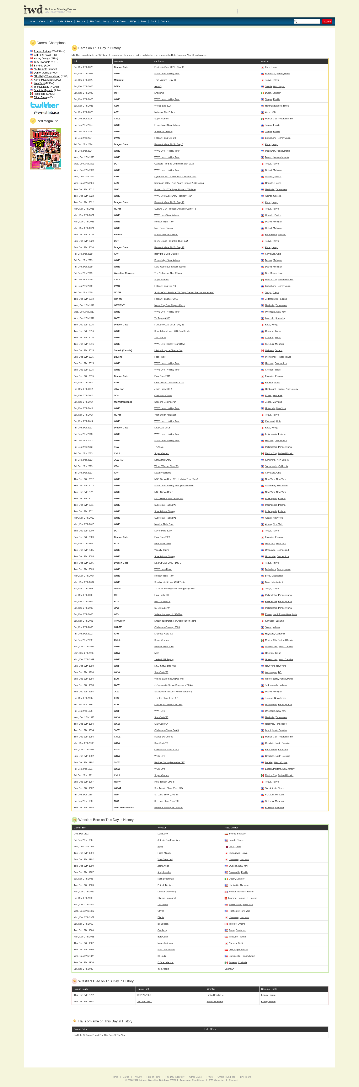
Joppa (268, 402)
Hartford (269, 363)
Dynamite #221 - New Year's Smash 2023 (175, 176)
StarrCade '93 (161, 743)
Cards (42, 21)
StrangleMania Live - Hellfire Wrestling (173, 691)
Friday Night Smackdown (167, 125)
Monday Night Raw (163, 221)
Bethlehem (270, 138)
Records (81, 21)
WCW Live (159, 756)
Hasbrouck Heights (275, 389)
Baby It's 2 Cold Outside (166, 254)
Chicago (269, 331)
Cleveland (270, 254)
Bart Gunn (162, 936)
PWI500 (138, 1077)
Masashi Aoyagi (165, 943)
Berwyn (269, 382)
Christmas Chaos (163, 395)
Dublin (268, 93)
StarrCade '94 (161, 724)
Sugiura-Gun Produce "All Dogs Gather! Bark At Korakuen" (184, 292)
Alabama (279, 807)
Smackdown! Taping (164, 511)
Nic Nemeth (40, 69)
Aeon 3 (157, 86)
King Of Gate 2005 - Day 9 (167, 563)
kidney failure (268, 995)
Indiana (283, 299)
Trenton (269, 698)
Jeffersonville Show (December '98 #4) (173, 685)
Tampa (268, 99)
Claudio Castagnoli (166, 898)
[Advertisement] (286, 8)
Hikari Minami (164, 853)
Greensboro (271, 646)
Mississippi (277, 575)
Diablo (160, 917)
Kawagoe (269, 621)
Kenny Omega (42, 58)
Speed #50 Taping (163, 131)
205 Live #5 (160, 337)
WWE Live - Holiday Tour (167, 73)
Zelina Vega (163, 866)
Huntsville (234, 885)
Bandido (38, 65)
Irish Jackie (163, 969)
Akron (268, 112)
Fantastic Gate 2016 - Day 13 (169, 324)
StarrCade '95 (161, 717)
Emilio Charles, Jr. (216, 995)
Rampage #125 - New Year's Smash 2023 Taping (179, 183)
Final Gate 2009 (162, 537)
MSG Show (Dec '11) (165, 492)
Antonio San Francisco (168, 840)
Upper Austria (241, 949)
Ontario (278, 350)
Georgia (277, 196)
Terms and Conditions (192, 1080)
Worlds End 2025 (163, 105)
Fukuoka (269, 376)
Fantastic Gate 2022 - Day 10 (169, 202)
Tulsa (232, 930)
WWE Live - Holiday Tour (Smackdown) (174, 485)
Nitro (156, 653)
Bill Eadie (161, 956)
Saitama (280, 621)
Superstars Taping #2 (165, 505)
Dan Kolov (162, 833)
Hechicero (39, 93)
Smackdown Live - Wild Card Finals (172, 331)
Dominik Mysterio (43, 90)
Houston (269, 653)
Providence (271, 357)
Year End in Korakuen (165, 414)
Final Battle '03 (161, 595)
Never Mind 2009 (163, 530)
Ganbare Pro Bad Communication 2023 (174, 163)
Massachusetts (281, 157)
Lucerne (232, 898)
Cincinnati (270, 421)
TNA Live (159, 447)
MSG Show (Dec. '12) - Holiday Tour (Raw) (176, 479)
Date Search (177, 55)
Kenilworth (270, 460)
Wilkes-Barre (271, 678)
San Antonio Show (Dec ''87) (168, 788)
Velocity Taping (161, 550)
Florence (269, 807)
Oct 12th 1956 (144, 995)
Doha (231, 846)
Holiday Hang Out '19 (165, 286)
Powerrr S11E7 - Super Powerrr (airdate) (175, 189)
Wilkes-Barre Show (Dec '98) (169, 678)
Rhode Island (284, 357)
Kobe (267, 67)
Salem (268, 627)
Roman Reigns (42, 51)
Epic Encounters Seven (166, 234)
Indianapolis (271, 434)
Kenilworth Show (162, 460)
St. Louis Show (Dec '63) (166, 801)
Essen (268, 614)
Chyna (160, 911)
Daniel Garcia (41, 72)
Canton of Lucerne (247, 898)
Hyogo (275, 67)
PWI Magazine (216, 1080)
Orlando (269, 176)
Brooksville (234, 872)
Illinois (286, 105)
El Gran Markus (165, 962)
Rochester (234, 911)
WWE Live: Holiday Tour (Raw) (170, 344)
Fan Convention (162, 601)
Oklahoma (241, 930)
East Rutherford (273, 769)
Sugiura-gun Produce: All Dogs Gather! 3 (175, 208)
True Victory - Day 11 (165, 80)
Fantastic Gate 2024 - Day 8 (168, 144)
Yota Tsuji (39, 83)
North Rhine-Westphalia (285, 614)
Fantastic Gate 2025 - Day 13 (169, 67)
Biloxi (267, 575)
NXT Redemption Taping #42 (168, 498)
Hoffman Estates (273, 105)
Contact (165, 21)
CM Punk (39, 55)
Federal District (285, 118)
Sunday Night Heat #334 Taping (170, 582)
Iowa (280, 273)
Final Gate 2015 (162, 376)
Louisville (269, 318)
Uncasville (270, 550)
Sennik (232, 833)
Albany (268, 518)
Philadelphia (271, 447)
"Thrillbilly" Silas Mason (47, 76)
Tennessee (281, 189)
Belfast (232, 891)
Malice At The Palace (164, 112)
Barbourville (271, 749)
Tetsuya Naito (41, 86)
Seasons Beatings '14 (165, 402)
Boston (268, 157)
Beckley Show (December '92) (169, 762)
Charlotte (269, 743)
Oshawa (269, 350)
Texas (278, 653)
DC (280, 672)
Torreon (233, 962)
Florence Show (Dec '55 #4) (168, 807)
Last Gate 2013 (162, 427)
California (283, 466)
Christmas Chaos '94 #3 (166, 730)
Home (32, 21)
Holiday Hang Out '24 (165, 138)
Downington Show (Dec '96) (168, 704)
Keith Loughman (165, 878)
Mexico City (271, 118)
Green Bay (270, 485)
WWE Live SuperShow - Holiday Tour (173, 196)
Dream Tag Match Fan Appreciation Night (175, 621)
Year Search (193, 55)
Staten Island (235, 904)
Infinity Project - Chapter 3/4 (168, 350)
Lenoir (268, 730)
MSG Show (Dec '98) (165, 666)
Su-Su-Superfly (162, 608)
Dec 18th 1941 (144, 1001)
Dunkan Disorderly (166, 891)
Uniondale (270, 311)
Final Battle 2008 (162, 543)
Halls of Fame (65, 21)
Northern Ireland (245, 891)
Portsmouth (271, 234)
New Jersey (292, 389)
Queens (233, 866)
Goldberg (162, 930)
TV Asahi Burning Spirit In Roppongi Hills (174, 588)
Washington (279, 86)
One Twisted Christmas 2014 (169, 382)
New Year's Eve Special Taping (170, 266)
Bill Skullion (162, 924)
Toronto (233, 924)
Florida (276, 99)
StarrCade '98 (161, 672)
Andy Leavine (164, 872)
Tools (143, 21)
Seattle (268, 86)
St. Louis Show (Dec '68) (166, 794)
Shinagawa (234, 853)
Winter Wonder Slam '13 (166, 466)
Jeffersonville (271, 299)
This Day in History (99, 21)
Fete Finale (160, 357)
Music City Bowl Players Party (169, 305)
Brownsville (234, 956)
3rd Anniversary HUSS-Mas (168, 614)
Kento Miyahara (43, 79)
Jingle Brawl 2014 (163, 389)
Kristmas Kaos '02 (163, 633)
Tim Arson (162, 904)
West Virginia (280, 762)
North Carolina (286, 646)
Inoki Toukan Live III (164, 781)
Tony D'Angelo (42, 62)
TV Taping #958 (162, 318)
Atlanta (268, 196)
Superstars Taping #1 (165, 518)
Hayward (269, 633)
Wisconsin (282, 485)
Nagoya (233, 943)
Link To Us (245, 1077)
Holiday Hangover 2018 (166, 299)
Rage (160, 846)
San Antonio (271, 788)
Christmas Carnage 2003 (167, 627)
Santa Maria (271, 466)
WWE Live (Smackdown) (167, 215)
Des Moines (271, 273)
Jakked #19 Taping (163, 659)
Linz (231, 949)
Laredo (232, 840)
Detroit (268, 170)
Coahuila (242, 962)
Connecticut (281, 363)
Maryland (277, 402)
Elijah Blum (40, 97)
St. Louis (269, 344)
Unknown (234, 859)
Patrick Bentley (165, 885)
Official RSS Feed (226, 1077)
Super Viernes (161, 118)
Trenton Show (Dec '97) (166, 698)
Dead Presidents (162, 472)
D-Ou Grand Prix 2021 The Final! (171, 241)
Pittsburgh (270, 73)
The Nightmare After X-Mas (168, 273)
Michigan (277, 170)
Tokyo (268, 80)
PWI (52, 21)
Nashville (269, 189)
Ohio (274, 112)
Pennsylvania (283, 73)
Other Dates (119, 21)
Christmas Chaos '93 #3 (166, 749)
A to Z (153, 21)
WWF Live (159, 711)
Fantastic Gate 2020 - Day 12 (169, 247)
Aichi (240, 943)
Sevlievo (241, 833)
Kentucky (280, 318)
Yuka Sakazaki (164, 859)
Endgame (159, 93)
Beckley (269, 762)
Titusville (233, 936)
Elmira (268, 395)
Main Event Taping (163, 228)
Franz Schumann (166, 949)
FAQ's (133, 21)
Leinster (277, 93)
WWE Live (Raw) (163, 569)
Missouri (279, 344)
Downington (271, 704)
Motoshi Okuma (215, 1001)
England (282, 234)
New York (281, 311)
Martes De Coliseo (163, 736)
